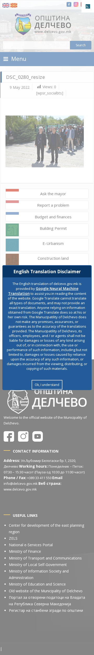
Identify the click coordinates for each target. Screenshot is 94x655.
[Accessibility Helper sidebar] (87, 6)
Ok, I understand (47, 385)
